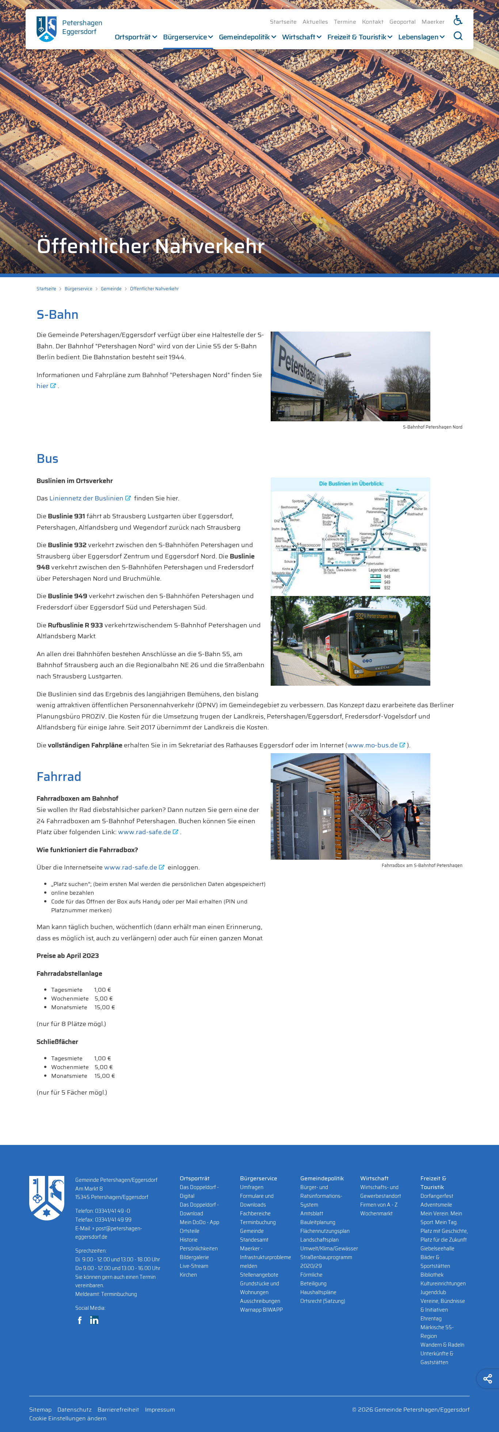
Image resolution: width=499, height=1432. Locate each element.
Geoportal (402, 21)
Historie (189, 1240)
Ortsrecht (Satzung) (322, 1301)
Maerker (433, 21)
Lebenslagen (418, 37)
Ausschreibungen (260, 1301)
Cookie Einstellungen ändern (68, 1418)
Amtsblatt (311, 1214)
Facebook (79, 1320)
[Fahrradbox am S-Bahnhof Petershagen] (366, 806)
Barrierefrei (458, 20)
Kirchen (188, 1275)
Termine (345, 21)
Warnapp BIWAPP (261, 1310)
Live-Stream (194, 1266)
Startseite (283, 21)
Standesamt (254, 1240)
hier (43, 386)
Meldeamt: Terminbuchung (106, 1294)
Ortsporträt (133, 37)
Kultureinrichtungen (443, 1284)
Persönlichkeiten (199, 1249)
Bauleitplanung (317, 1222)
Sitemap (40, 1409)
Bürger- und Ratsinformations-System (321, 1196)
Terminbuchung (258, 1222)
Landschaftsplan (319, 1240)
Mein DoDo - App (199, 1222)
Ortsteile (189, 1231)
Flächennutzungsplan (325, 1231)
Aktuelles (315, 21)
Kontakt (373, 21)
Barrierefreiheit (118, 1409)
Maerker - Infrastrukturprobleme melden (265, 1257)
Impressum (160, 1409)
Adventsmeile (436, 1205)
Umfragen (251, 1187)
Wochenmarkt (376, 1214)
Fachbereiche (255, 1214)
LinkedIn (94, 1320)
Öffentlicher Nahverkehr (154, 288)
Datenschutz (74, 1409)
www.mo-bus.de (372, 745)
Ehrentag (431, 1319)
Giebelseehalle (437, 1249)
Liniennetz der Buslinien (86, 498)
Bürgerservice (185, 37)
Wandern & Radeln (442, 1345)
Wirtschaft (299, 37)
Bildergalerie (194, 1257)
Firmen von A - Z (378, 1205)
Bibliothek (431, 1275)
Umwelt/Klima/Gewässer (329, 1249)
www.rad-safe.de (144, 832)
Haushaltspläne (318, 1292)
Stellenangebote (259, 1275)
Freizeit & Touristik (356, 37)
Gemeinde (111, 288)
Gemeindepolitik (244, 37)
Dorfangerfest (436, 1196)
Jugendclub (433, 1292)
